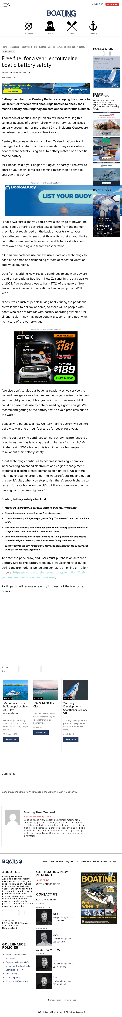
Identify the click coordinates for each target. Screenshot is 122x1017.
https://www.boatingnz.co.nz (38, 816)
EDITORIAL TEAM (46, 899)
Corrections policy (14, 970)
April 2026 (38, 699)
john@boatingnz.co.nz (63, 917)
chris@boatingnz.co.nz (63, 938)
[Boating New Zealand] (12, 826)
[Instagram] (29, 840)
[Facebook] (15, 669)
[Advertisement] (46, 620)
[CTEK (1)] (46, 382)
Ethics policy (11, 973)
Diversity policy (13, 977)
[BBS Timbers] (106, 160)
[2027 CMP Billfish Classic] (45, 690)
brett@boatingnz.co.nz (63, 963)
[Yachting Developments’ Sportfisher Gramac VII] (75, 690)
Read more (11, 739)
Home (4, 47)
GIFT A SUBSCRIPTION (49, 884)
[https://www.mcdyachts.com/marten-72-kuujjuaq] (106, 87)
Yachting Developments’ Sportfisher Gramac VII (75, 708)
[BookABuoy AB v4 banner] (46, 88)
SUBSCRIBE (42, 880)
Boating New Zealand (20, 73)
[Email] (37, 669)
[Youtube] (43, 840)
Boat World (27, 47)
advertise (97, 4)
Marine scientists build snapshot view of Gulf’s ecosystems (15, 708)
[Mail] (38, 840)
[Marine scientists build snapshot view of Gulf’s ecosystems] (15, 690)
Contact (40, 903)
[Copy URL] (44, 669)
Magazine (14, 47)
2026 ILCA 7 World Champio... (104, 225)
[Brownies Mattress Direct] (106, 135)
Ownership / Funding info (17, 962)
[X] (30, 669)
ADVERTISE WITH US (48, 949)
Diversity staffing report (17, 981)
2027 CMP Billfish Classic (44, 704)
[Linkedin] (23, 669)
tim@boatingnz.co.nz (63, 981)
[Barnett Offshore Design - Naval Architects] (106, 184)
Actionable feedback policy (18, 966)
